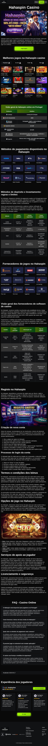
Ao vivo (17, 62)
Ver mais (24, 714)
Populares (5, 62)
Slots (40, 62)
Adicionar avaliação (39, 688)
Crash (28, 62)
